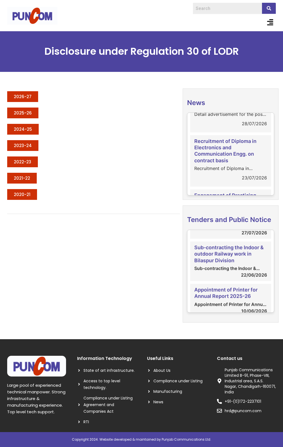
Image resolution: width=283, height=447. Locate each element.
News (196, 103)
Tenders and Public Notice (229, 220)
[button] (270, 22)
